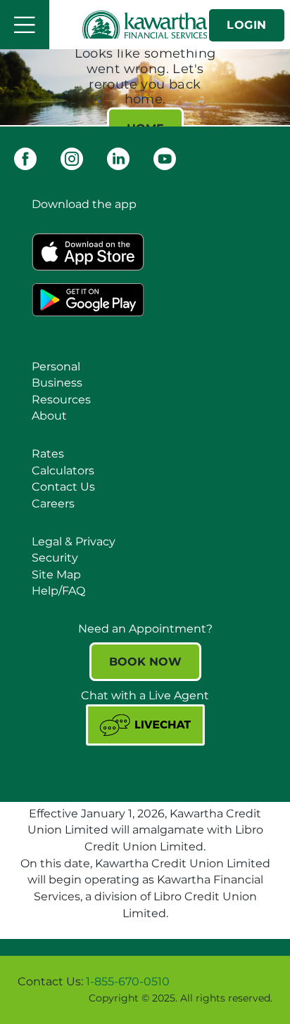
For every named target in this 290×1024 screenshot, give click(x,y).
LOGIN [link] (247, 25)
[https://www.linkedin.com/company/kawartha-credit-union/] (118, 157)
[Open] (24, 24)
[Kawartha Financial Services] (145, 25)
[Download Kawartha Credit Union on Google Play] (88, 298)
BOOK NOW (145, 661)
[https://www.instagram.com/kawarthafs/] (72, 157)
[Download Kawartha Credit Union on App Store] (88, 250)
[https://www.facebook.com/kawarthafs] (25, 157)
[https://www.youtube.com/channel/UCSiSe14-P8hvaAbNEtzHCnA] (164, 157)
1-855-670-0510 (128, 981)
